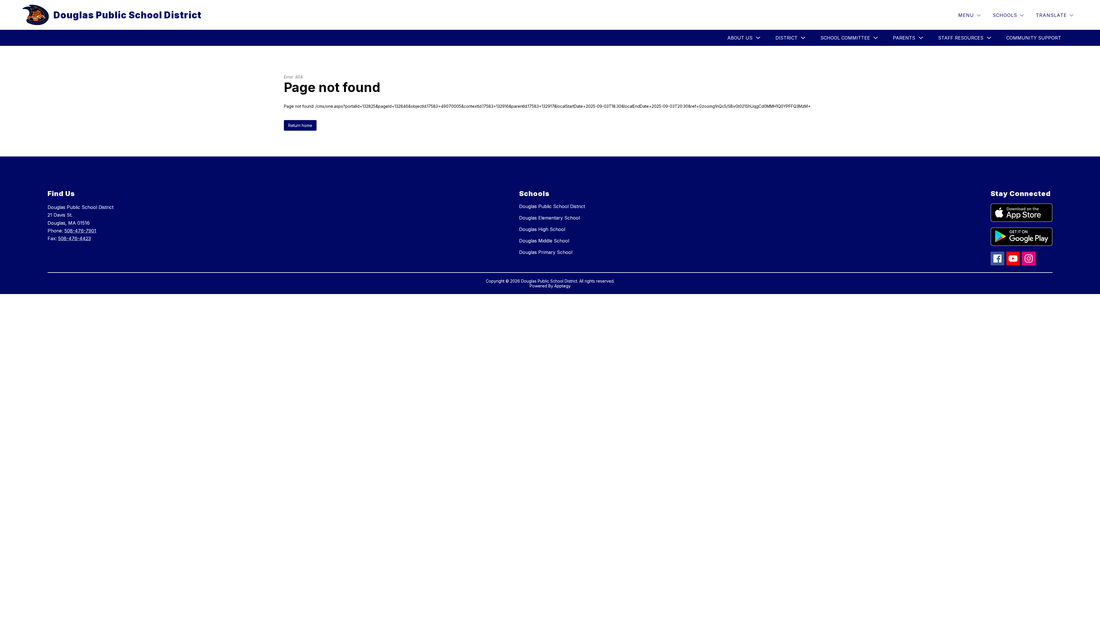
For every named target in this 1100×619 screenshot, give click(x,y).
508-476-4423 (74, 238)
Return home (300, 125)
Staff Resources (960, 38)
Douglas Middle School (544, 241)
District (786, 38)
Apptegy (562, 285)
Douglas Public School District (552, 206)
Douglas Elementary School (549, 218)
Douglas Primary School (545, 252)
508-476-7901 (80, 231)
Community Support (1033, 38)
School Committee (845, 38)
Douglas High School (542, 229)
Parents (904, 38)
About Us (740, 38)
